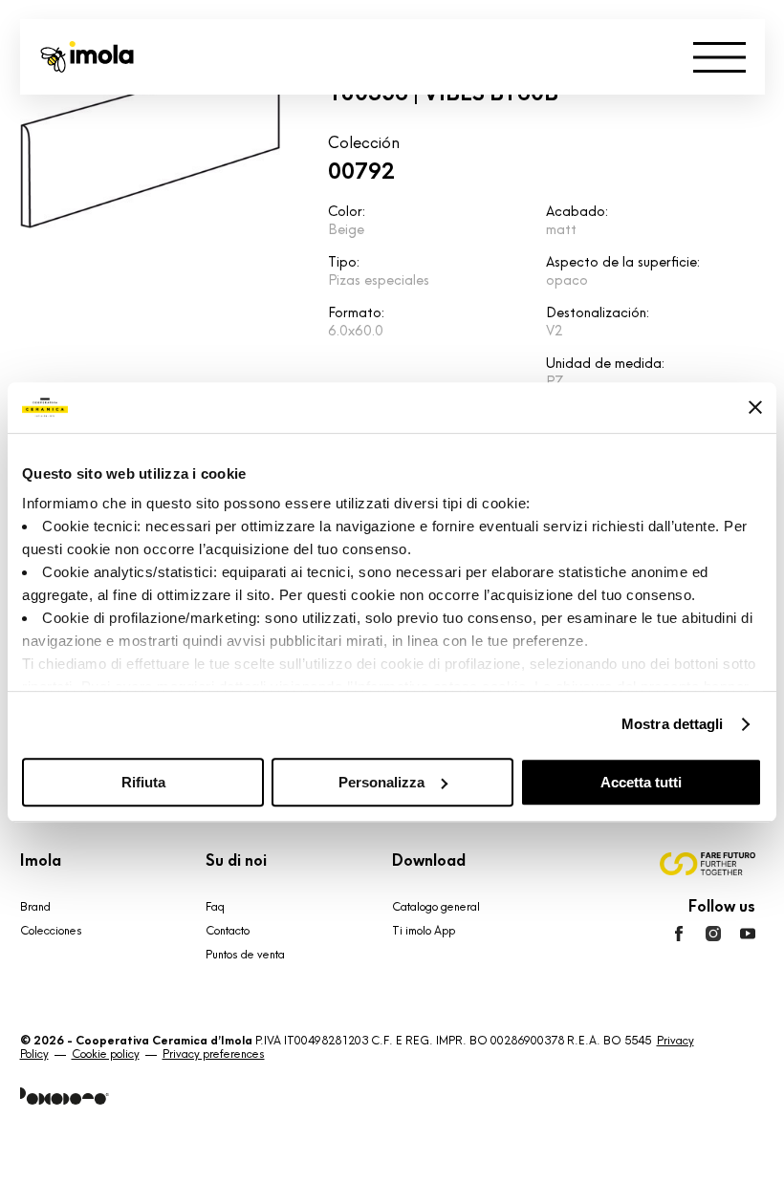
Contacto (228, 930)
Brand (35, 907)
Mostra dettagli (672, 724)
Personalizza (381, 782)
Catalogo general (436, 907)
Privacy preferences (214, 1054)
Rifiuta (143, 782)
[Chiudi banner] (755, 407)
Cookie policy (106, 1054)
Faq (215, 907)
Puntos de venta (245, 954)
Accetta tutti (641, 782)
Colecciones (51, 930)
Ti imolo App (423, 930)
